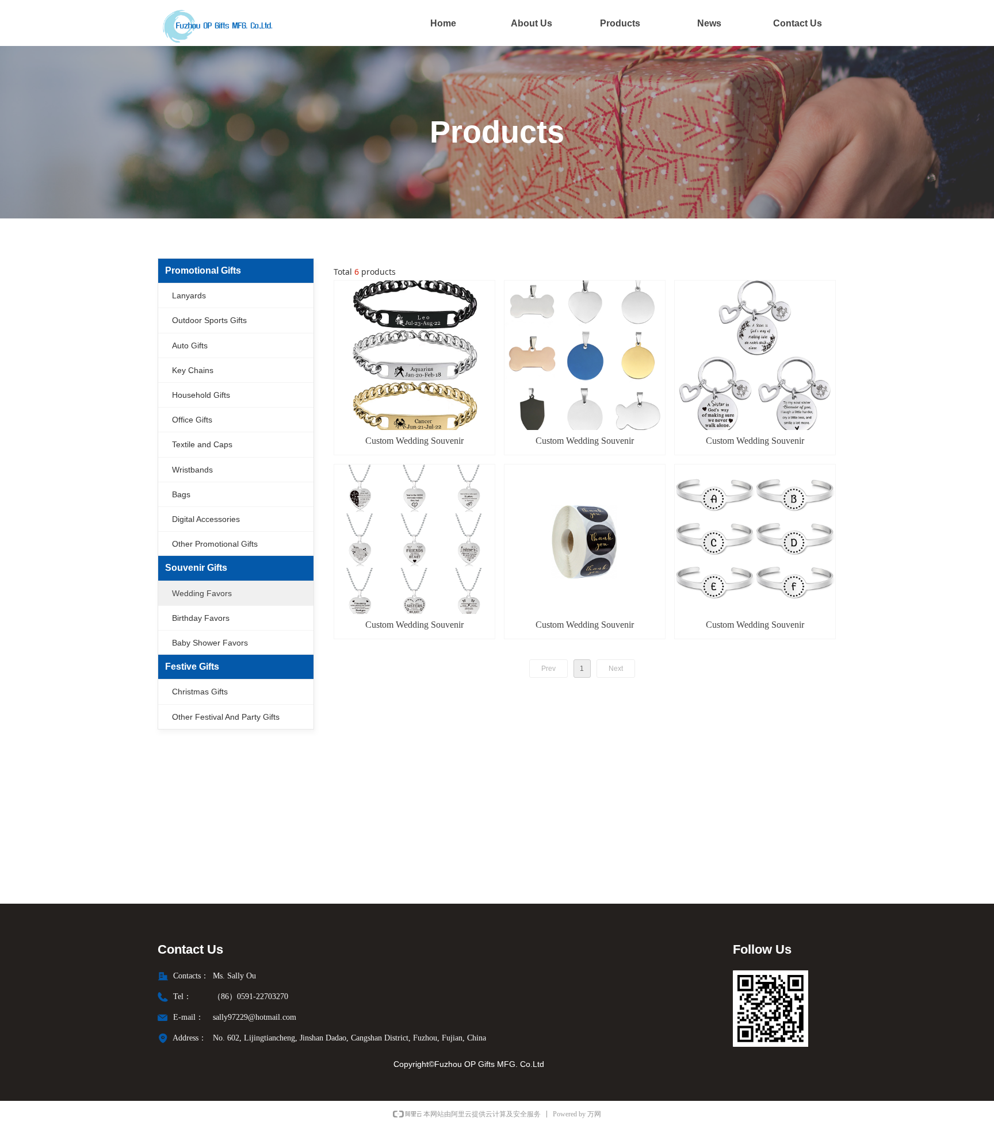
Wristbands (192, 469)
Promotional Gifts (203, 270)
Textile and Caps (202, 444)
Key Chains (192, 370)
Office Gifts (192, 419)
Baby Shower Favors (210, 642)
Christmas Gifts (200, 691)
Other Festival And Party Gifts (226, 716)
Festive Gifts (192, 666)
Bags (181, 494)
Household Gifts (201, 395)
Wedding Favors (202, 593)
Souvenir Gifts (196, 568)
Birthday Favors (201, 618)
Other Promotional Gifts (215, 543)
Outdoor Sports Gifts (209, 320)
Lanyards (189, 295)
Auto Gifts (190, 345)
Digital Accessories (206, 519)
